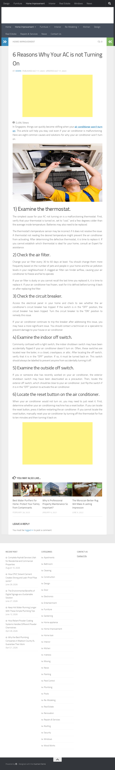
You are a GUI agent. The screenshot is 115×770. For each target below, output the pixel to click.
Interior (52, 3)
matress (47, 655)
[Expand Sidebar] (4, 41)
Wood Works (49, 745)
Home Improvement (35, 3)
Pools (46, 693)
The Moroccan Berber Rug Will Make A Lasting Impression (85, 504)
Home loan (48, 635)
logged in (29, 530)
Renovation (49, 713)
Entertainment (50, 603)
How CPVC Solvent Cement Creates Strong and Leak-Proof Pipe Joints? (21, 577)
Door (46, 590)
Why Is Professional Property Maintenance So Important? (55, 504)
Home (8, 27)
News (89, 3)
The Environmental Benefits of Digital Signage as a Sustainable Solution (20, 594)
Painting (47, 674)
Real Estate (64, 3)
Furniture (18, 3)
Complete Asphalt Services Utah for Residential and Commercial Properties (21, 561)
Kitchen (86, 27)
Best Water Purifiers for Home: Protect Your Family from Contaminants (26, 504)
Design (6, 3)
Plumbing (48, 687)
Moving (47, 661)
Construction (49, 577)
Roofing (47, 726)
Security (47, 732)
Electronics (48, 596)
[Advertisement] (57, 96)
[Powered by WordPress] (16, 764)
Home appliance (51, 622)
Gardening (48, 616)
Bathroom (48, 564)
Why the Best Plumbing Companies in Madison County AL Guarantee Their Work (20, 641)
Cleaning (47, 570)
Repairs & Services (29, 34)
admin (18, 71)
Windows (78, 3)
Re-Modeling (71, 27)
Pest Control (49, 680)
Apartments (49, 557)
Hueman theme (40, 764)
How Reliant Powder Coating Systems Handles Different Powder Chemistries (21, 624)
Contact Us (56, 34)
